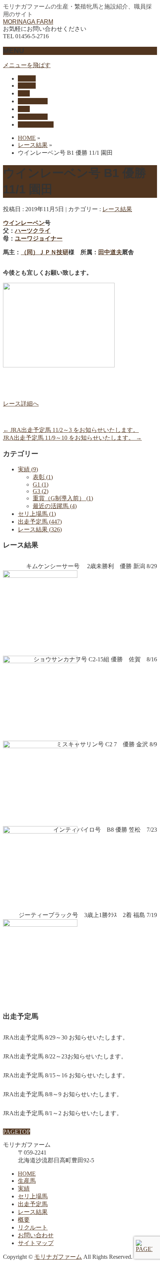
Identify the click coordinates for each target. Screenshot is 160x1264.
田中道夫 (110, 252)
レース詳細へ (21, 403)
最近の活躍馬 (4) (55, 506)
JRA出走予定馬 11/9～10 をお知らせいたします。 (72, 438)
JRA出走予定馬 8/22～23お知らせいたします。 (65, 1056)
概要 (24, 1219)
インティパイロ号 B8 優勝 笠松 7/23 (105, 829)
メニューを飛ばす (27, 65)
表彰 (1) (43, 477)
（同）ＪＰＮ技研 (44, 252)
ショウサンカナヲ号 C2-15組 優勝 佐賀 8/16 (95, 659)
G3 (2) (40, 491)
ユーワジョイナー (39, 238)
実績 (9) (28, 469)
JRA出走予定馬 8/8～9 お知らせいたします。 (62, 1094)
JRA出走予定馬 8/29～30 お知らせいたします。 (65, 1037)
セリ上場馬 (33, 1196)
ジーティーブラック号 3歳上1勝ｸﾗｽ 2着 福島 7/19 (88, 915)
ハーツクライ (33, 230)
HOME (27, 1173)
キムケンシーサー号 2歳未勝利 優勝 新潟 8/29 (91, 566)
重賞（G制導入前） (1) (63, 498)
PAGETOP (16, 1132)
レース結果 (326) (40, 529)
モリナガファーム (58, 1257)
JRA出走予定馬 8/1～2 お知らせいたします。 (62, 1113)
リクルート (33, 1227)
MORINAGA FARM (28, 22)
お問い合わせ (36, 1235)
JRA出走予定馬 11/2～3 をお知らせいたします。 (71, 430)
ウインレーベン (24, 223)
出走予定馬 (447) (40, 521)
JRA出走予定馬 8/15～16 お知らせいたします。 (65, 1075)
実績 (24, 1188)
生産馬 (27, 1181)
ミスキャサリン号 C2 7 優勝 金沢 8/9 (106, 744)
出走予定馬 (33, 1204)
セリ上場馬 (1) (37, 514)
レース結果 (117, 209)
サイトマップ (36, 1243)
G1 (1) (40, 484)
